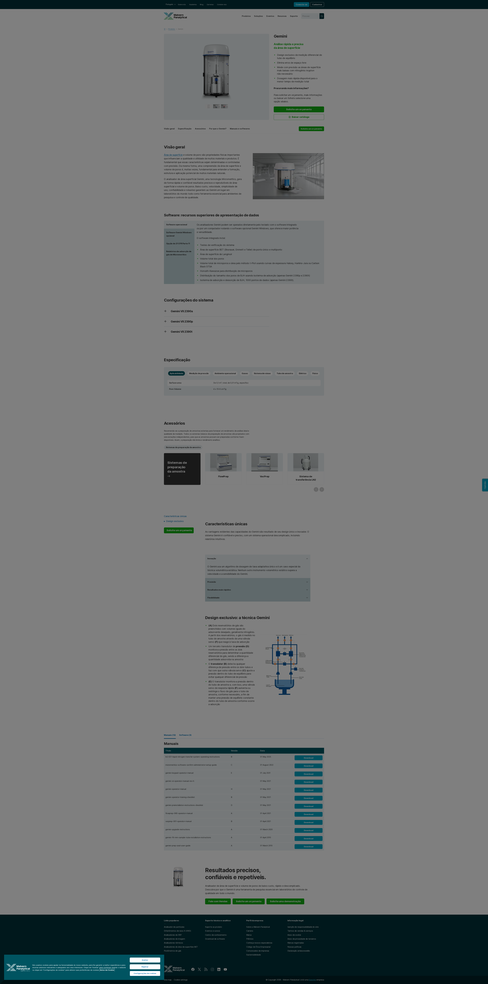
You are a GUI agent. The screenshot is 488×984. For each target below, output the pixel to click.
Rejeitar (145, 967)
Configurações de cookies (145, 973)
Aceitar (145, 960)
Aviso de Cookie (107, 970)
